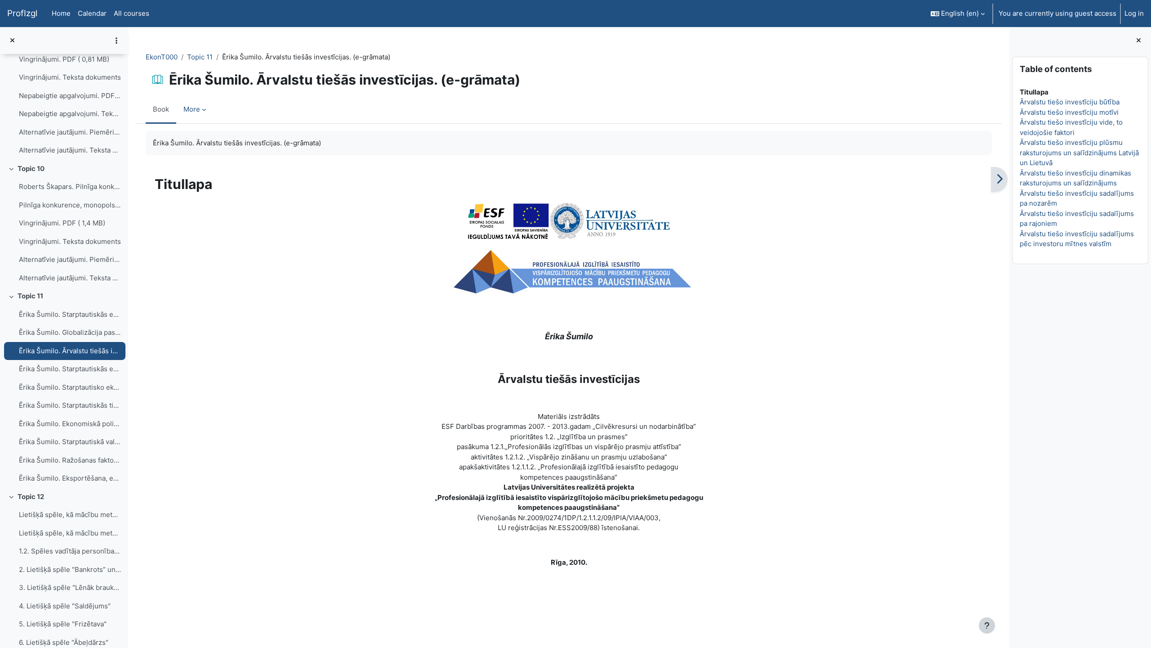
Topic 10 (31, 168)
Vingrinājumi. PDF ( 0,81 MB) (64, 59)
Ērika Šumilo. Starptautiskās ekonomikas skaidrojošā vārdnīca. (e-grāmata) (70, 314)
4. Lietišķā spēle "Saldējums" (65, 606)
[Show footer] (987, 625)
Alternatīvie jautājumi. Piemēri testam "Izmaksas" (70, 132)
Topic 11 (30, 296)
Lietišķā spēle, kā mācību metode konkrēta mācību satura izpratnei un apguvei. (70, 533)
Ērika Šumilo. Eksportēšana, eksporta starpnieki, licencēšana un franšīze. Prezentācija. (70, 478)
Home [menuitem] (61, 13)
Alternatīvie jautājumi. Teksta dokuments (70, 150)
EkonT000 (162, 57)
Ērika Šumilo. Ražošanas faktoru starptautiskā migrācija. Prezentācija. (70, 460)
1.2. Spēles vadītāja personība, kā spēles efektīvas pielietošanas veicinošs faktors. (70, 551)
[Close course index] (12, 40)
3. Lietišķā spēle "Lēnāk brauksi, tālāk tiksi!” (70, 587)
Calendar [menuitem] (92, 13)
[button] (957, 13)
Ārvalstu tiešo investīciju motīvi (1069, 112)
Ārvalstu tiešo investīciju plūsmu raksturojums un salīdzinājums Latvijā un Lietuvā (1079, 152)
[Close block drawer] (1139, 40)
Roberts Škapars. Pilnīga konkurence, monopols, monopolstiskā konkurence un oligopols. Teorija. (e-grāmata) (70, 186)
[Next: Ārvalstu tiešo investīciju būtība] (999, 179)
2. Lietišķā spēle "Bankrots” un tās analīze (70, 569)
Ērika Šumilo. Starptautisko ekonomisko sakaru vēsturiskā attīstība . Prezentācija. (70, 387)
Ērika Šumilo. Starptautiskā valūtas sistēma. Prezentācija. (70, 441)
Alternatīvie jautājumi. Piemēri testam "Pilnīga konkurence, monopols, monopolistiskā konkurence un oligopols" (70, 259)
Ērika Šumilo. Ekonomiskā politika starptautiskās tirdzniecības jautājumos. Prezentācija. (70, 423)
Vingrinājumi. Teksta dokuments (70, 77)
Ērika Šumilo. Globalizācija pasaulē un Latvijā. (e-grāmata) (70, 332)
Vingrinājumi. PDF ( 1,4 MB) (62, 223)
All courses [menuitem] (131, 13)
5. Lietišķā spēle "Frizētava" (63, 624)
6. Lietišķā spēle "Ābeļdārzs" (63, 642)
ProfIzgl (22, 13)
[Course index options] (116, 40)
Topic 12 (31, 496)
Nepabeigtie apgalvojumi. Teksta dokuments (70, 113)
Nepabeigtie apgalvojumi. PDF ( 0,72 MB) (70, 95)
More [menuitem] (191, 109)
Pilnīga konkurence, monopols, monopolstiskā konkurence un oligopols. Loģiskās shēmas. (70, 205)
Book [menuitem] (161, 109)
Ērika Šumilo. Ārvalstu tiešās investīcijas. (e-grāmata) (70, 350)
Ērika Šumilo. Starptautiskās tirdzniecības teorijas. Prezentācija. (70, 405)
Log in (1134, 13)
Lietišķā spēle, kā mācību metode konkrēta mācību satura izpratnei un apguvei (70, 514)
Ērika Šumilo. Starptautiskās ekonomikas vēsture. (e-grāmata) (70, 368)
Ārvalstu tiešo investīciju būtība (1070, 102)
